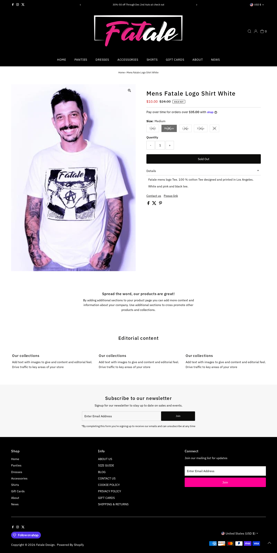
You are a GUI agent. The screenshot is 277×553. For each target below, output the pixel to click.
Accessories (127, 59)
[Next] (196, 5)
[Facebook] (13, 4)
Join (178, 416)
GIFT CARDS (106, 498)
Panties (80, 59)
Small (154, 129)
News (215, 59)
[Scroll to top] (269, 542)
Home (61, 59)
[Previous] (80, 5)
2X (216, 129)
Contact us (153, 195)
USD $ (257, 4)
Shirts (152, 59)
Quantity (152, 137)
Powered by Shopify (70, 545)
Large (187, 129)
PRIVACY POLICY (109, 491)
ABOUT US (105, 459)
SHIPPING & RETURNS (113, 504)
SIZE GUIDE (106, 465)
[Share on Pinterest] (160, 204)
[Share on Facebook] (148, 204)
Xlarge (202, 129)
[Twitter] (23, 4)
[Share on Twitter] (154, 204)
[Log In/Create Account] (255, 31)
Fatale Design (45, 545)
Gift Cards (175, 59)
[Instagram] (17, 4)
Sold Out (203, 159)
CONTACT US (107, 478)
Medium (170, 129)
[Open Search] (249, 31)
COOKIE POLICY (109, 485)
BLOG (102, 472)
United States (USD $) (240, 533)
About (197, 59)
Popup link (171, 195)
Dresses (102, 59)
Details (151, 171)
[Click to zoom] (129, 90)
